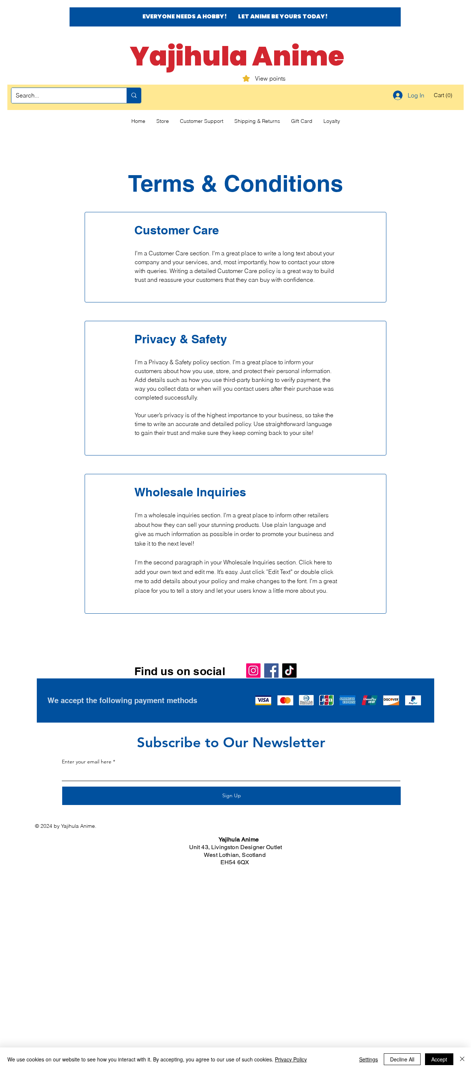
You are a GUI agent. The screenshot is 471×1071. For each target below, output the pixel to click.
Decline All (402, 1059)
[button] (444, 95)
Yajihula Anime (237, 56)
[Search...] (134, 95)
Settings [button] (368, 1059)
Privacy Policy (291, 1059)
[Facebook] (271, 670)
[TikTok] (289, 670)
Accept (439, 1059)
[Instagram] (253, 670)
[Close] (462, 1059)
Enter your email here (86, 761)
